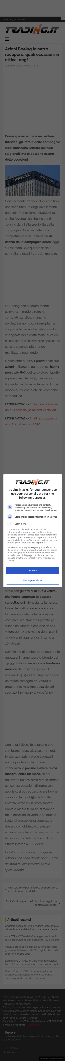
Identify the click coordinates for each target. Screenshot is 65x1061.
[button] (33, 524)
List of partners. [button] (39, 542)
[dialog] (32, 530)
